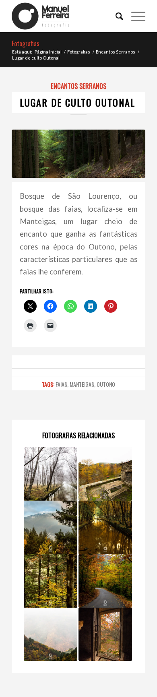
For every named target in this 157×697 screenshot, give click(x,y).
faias (61, 384)
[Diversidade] (50, 527)
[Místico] (50, 474)
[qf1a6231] (78, 154)
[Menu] (134, 16)
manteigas (82, 384)
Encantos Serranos (78, 86)
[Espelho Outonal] (105, 527)
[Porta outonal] (105, 634)
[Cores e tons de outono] (50, 581)
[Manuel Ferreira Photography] (65, 16)
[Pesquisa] (115, 16)
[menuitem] (115, 16)
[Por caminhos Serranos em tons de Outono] (105, 581)
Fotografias (25, 43)
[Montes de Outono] (50, 634)
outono (106, 384)
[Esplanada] (105, 474)
